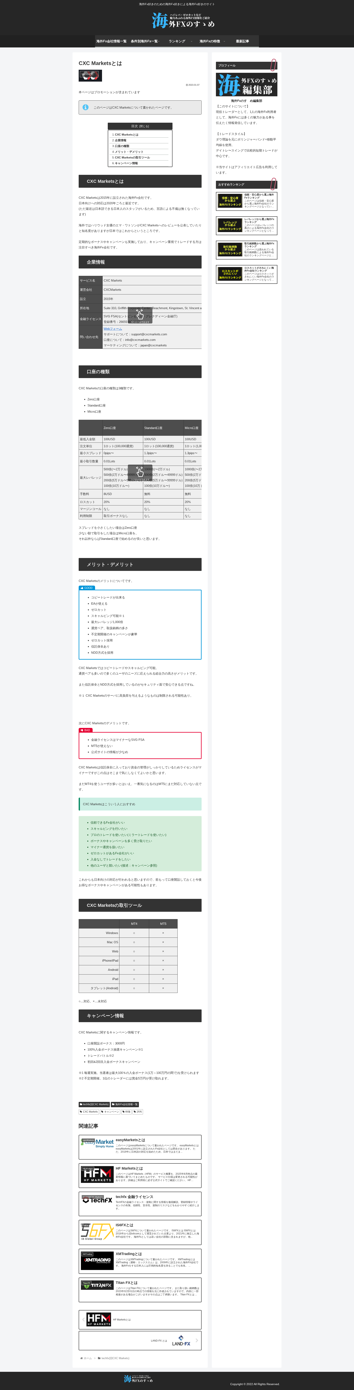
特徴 (127, 1111)
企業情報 (120, 140)
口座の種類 (122, 146)
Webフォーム (113, 328)
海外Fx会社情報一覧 (126, 1104)
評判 (139, 1111)
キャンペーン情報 (126, 163)
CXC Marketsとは (126, 134)
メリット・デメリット (129, 151)
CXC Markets (90, 1111)
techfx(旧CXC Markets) (96, 1104)
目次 (134, 126)
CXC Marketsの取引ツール (132, 157)
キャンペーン (111, 1111)
